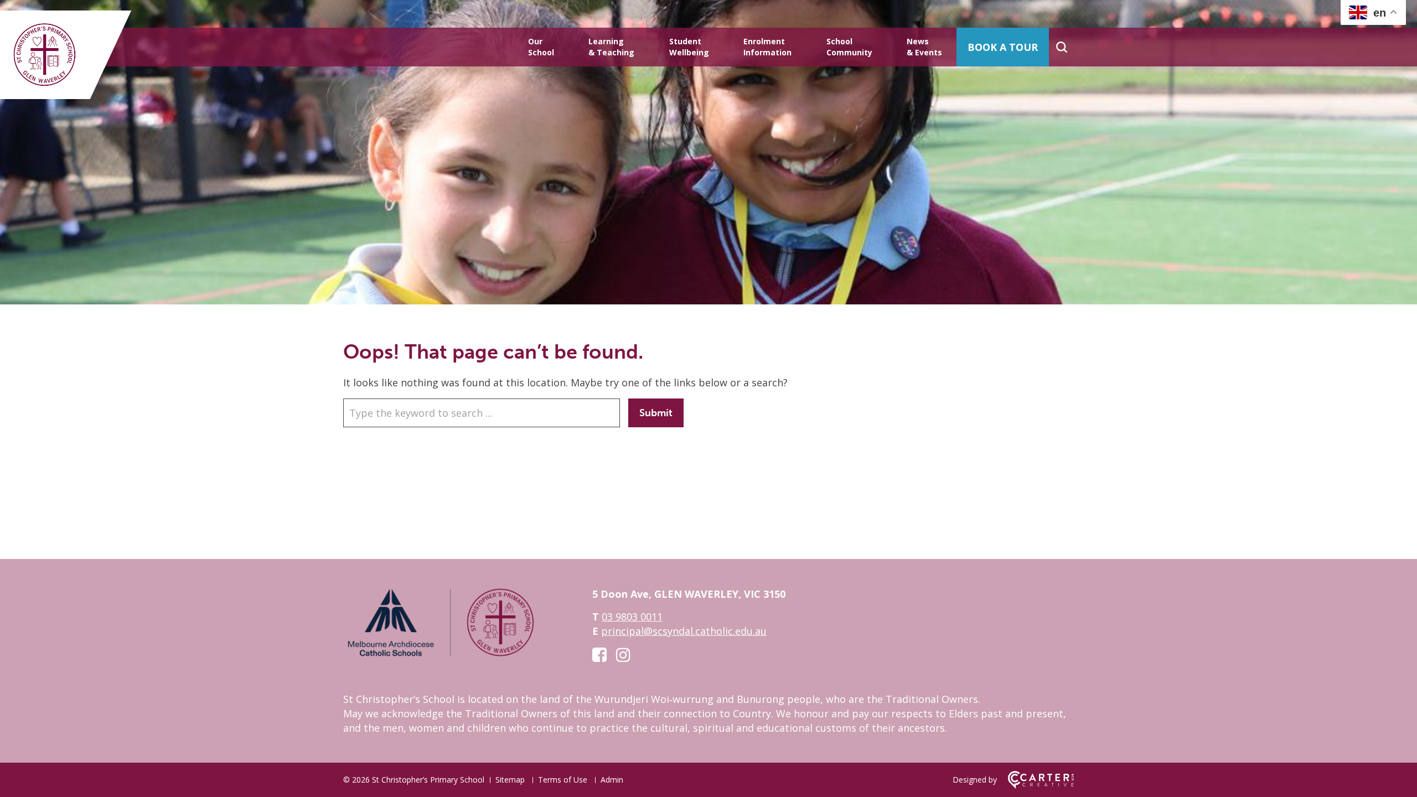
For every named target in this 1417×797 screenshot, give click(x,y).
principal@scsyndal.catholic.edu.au (684, 631)
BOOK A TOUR (1003, 47)
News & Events (924, 47)
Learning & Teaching (611, 47)
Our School (541, 47)
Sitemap (510, 779)
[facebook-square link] (599, 654)
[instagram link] (623, 654)
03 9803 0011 (632, 616)
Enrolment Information (767, 47)
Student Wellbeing (689, 47)
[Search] (1061, 47)
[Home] (440, 656)
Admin (612, 779)
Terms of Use (562, 779)
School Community (849, 47)
